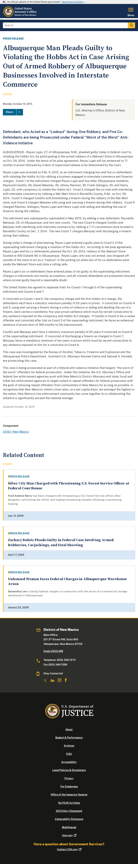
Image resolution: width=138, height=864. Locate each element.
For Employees (69, 786)
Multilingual (69, 827)
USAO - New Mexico (16, 431)
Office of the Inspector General (69, 794)
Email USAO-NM (53, 651)
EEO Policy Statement (69, 811)
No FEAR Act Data (69, 802)
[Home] (20, 16)
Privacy (69, 778)
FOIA (69, 754)
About (69, 729)
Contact (67, 849)
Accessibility (69, 762)
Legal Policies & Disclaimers (69, 770)
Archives (69, 745)
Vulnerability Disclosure (69, 819)
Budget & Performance (69, 737)
